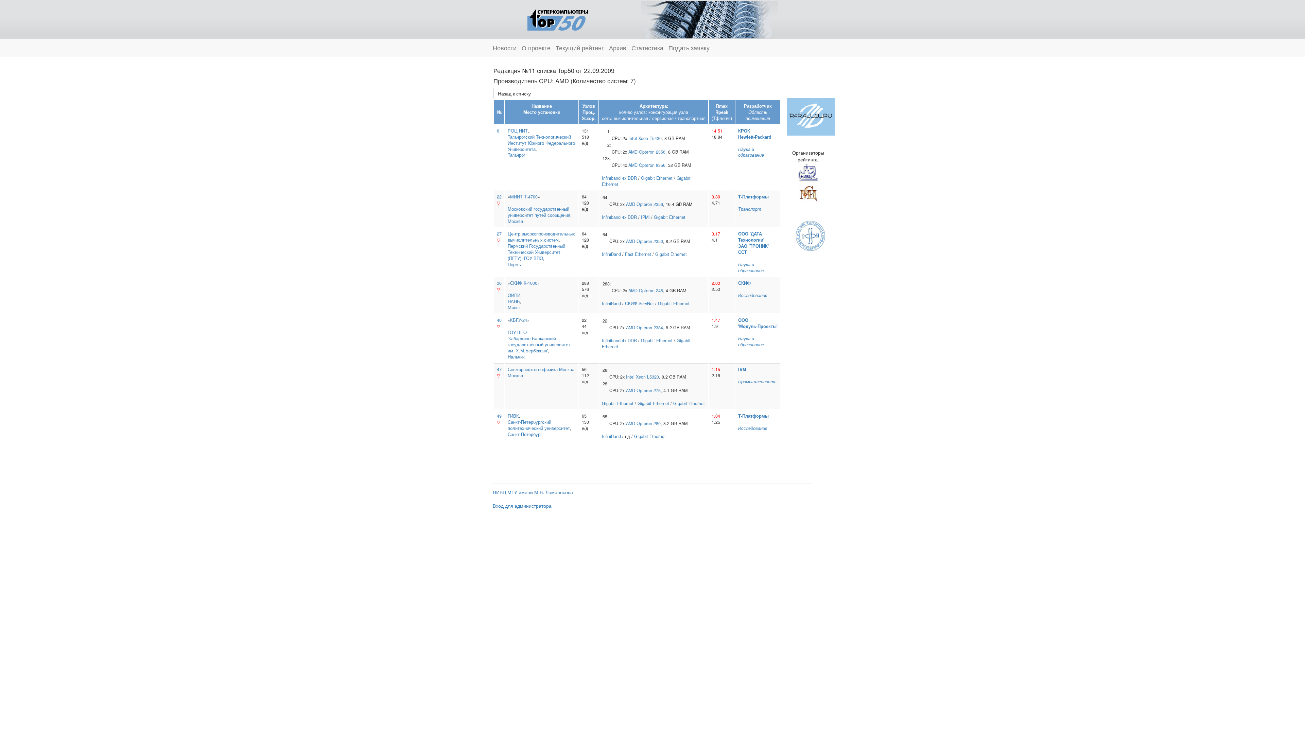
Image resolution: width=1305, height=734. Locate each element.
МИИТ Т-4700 (524, 197)
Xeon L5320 (647, 377)
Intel (632, 138)
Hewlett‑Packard (754, 137)
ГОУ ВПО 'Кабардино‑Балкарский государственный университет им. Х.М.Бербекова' (539, 341)
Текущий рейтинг (580, 47)
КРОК (744, 131)
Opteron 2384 (650, 328)
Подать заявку (689, 47)
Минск (514, 307)
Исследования (752, 295)
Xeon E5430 (650, 138)
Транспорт (749, 209)
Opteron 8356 (652, 165)
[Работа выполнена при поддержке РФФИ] (811, 235)
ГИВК (513, 416)
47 (499, 369)
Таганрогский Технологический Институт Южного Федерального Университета (541, 143)
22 (499, 197)
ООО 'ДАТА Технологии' (751, 237)
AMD (633, 152)
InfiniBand (611, 254)
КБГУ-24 (518, 320)
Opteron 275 (649, 390)
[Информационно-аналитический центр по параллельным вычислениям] (811, 115)
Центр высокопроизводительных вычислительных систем (541, 237)
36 (499, 283)
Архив (617, 47)
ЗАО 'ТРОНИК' (753, 246)
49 (499, 416)
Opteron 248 (651, 290)
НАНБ (514, 301)
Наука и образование (751, 152)
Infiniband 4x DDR (619, 178)
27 (499, 234)
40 (499, 320)
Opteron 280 (649, 423)
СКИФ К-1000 (523, 283)
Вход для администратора (522, 505)
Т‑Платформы (753, 197)
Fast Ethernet (638, 254)
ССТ (742, 252)
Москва (515, 221)
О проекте (536, 47)
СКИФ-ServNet (639, 303)
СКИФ (744, 283)
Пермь (514, 264)
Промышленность (757, 382)
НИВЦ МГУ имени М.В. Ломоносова (533, 492)
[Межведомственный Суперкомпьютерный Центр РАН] (808, 192)
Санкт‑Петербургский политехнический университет (539, 425)
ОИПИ (514, 295)
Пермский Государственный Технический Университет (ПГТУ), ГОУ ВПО (536, 252)
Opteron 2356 (652, 152)
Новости (505, 47)
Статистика (647, 47)
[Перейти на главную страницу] (557, 18)
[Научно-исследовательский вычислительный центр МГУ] (808, 172)
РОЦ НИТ (518, 131)
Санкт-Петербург (525, 434)
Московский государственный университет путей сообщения (539, 212)
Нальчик (516, 357)
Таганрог (516, 155)
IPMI (645, 217)
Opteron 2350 (650, 241)
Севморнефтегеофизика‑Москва (541, 369)
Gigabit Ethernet (657, 178)
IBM (742, 369)
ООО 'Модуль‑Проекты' (758, 323)
